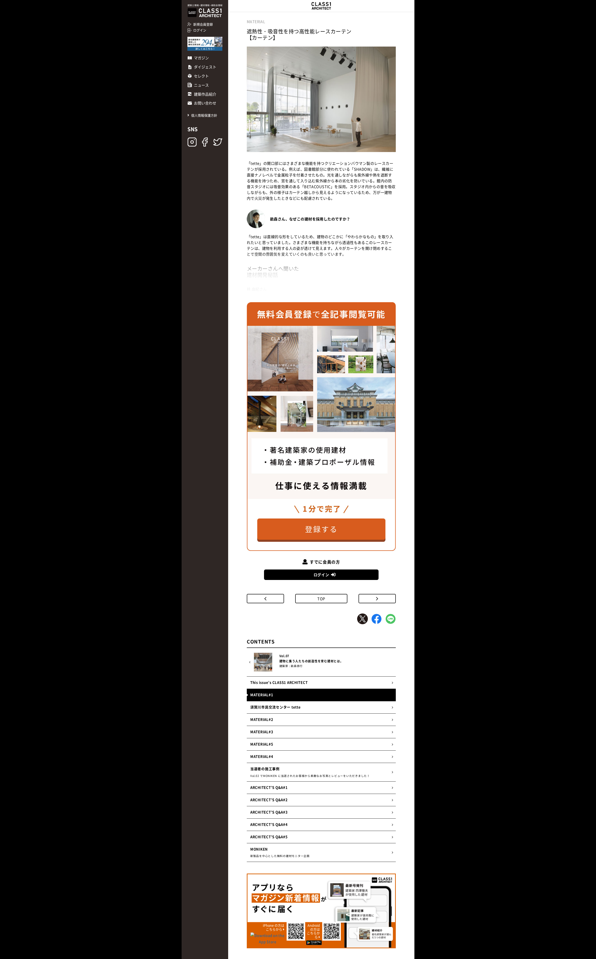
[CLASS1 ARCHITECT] (321, 6)
